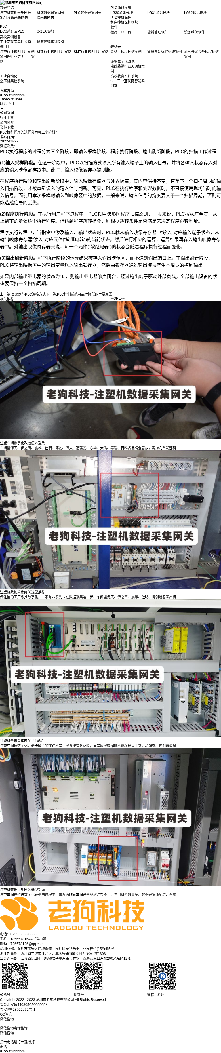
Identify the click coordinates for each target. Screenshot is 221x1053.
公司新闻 (7, 113)
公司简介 (7, 123)
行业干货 (7, 118)
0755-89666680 (12, 1051)
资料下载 (7, 127)
